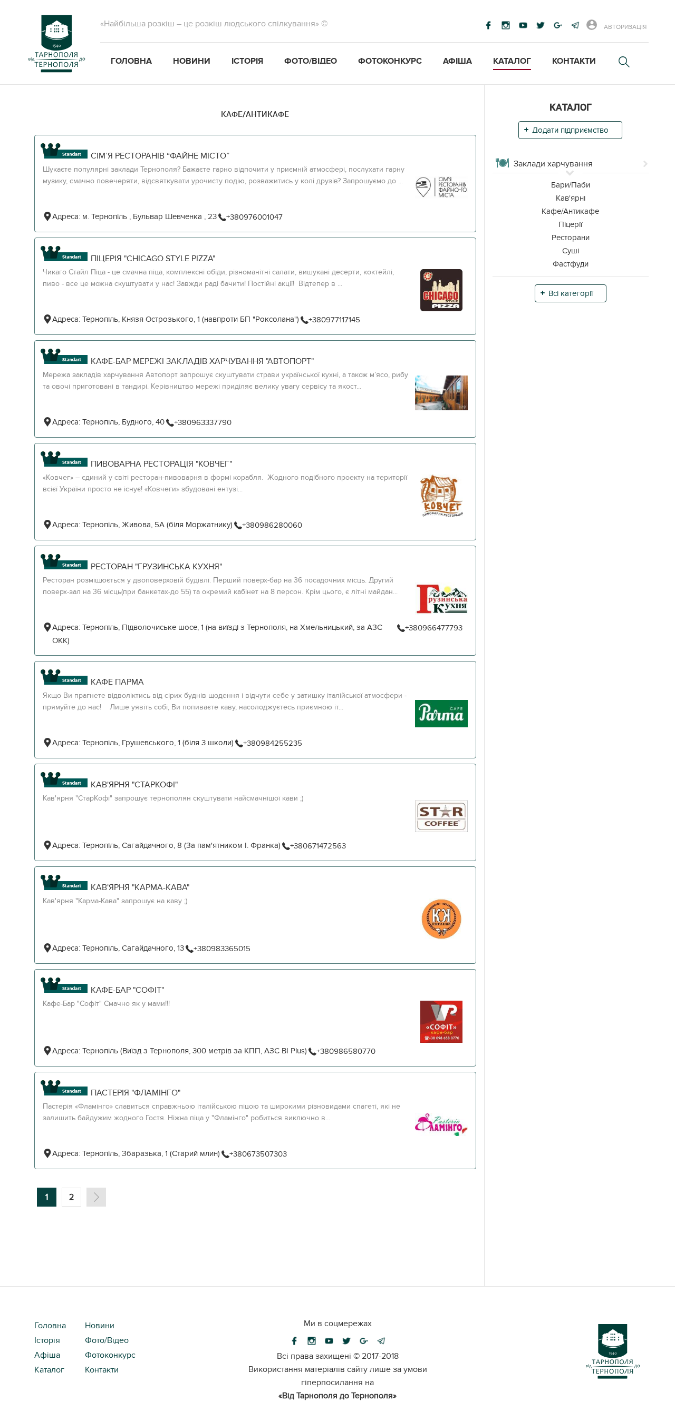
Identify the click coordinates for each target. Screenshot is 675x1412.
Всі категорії (570, 293)
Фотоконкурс (390, 61)
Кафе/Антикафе (255, 113)
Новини (191, 61)
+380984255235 (272, 743)
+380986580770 (345, 1051)
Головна (131, 61)
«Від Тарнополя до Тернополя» (337, 1395)
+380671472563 (318, 846)
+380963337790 (203, 422)
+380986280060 (272, 525)
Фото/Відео (310, 61)
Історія (247, 61)
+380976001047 (254, 217)
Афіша (457, 61)
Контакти (574, 61)
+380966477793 (433, 628)
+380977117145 (334, 319)
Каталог (512, 61)
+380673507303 (258, 1154)
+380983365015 (222, 948)
